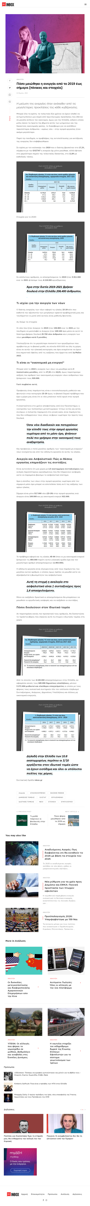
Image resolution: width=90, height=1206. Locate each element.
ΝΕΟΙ (41, 802)
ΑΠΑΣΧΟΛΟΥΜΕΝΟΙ (37, 793)
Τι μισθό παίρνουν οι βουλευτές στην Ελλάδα (37, 820)
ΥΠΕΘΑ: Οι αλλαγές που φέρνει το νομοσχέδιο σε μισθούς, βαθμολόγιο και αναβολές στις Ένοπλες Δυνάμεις (19, 1050)
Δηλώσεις (77, 1194)
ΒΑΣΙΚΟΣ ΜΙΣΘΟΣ (57, 793)
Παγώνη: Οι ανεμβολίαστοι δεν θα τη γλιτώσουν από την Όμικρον (64, 1137)
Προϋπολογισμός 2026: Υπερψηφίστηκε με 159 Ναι (61, 918)
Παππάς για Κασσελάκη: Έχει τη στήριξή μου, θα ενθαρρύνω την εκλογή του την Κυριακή (23, 1138)
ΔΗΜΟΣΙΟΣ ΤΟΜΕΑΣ (26, 797)
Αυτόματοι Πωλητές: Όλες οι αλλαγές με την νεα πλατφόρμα (61, 985)
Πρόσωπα (52, 1194)
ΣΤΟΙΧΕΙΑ (52, 802)
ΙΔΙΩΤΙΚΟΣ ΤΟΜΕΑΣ (26, 802)
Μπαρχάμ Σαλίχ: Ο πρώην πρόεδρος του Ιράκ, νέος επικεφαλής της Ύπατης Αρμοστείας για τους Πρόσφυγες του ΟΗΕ (45, 1096)
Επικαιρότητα (37, 1194)
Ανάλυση (20, 79)
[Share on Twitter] (9, 88)
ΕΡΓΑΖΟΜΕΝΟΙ (57, 797)
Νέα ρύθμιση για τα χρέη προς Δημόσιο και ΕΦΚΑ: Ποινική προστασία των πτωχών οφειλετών (63, 886)
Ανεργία (22, 793)
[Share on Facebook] (9, 81)
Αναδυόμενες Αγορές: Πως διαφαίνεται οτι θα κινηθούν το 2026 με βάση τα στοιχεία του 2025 (64, 854)
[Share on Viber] (9, 102)
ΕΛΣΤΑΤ (43, 797)
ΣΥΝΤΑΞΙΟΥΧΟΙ (67, 802)
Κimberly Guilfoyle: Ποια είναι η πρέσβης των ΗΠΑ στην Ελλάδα (40, 1084)
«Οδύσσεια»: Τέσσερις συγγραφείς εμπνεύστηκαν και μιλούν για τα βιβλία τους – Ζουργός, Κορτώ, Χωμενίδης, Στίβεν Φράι (47, 1074)
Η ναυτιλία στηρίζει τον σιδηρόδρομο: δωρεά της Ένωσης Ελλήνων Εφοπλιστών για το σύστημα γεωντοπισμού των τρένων (60, 1053)
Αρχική (24, 1194)
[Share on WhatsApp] (9, 95)
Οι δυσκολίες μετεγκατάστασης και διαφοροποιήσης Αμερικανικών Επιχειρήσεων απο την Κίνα (19, 989)
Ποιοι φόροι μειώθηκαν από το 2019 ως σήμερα (58, 820)
